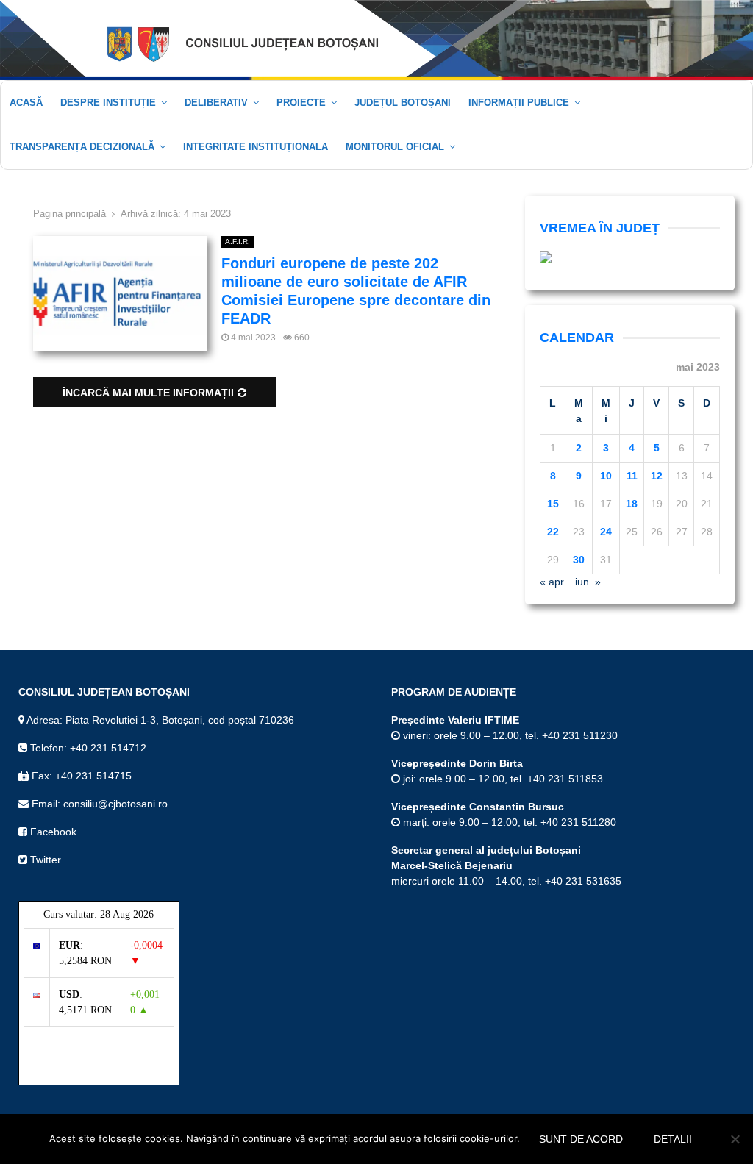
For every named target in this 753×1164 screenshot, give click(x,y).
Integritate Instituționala (255, 146)
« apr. (553, 582)
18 (632, 504)
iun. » (588, 582)
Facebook (51, 832)
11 (632, 476)
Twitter (44, 859)
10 (606, 476)
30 (579, 559)
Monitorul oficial (395, 146)
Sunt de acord (581, 1139)
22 (553, 532)
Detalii (673, 1139)
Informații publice (518, 102)
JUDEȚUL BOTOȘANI (402, 102)
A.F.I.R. (237, 242)
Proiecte (301, 102)
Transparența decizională (82, 146)
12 (657, 476)
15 (553, 504)
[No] (734, 1139)
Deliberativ (216, 102)
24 (606, 532)
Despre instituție (108, 102)
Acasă (26, 102)
